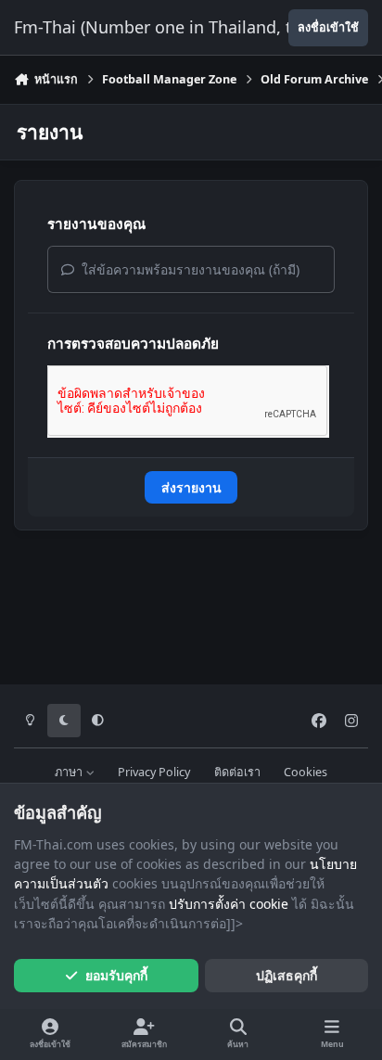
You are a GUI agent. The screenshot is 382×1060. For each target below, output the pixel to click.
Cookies (305, 772)
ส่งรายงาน (191, 487)
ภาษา (70, 772)
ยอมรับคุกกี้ (116, 975)
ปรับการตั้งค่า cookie (228, 904)
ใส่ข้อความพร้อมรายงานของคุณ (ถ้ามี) (188, 269)
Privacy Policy (154, 772)
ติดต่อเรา (237, 772)
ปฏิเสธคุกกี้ (286, 975)
